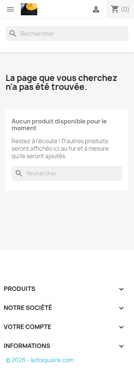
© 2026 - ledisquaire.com (40, 360)
